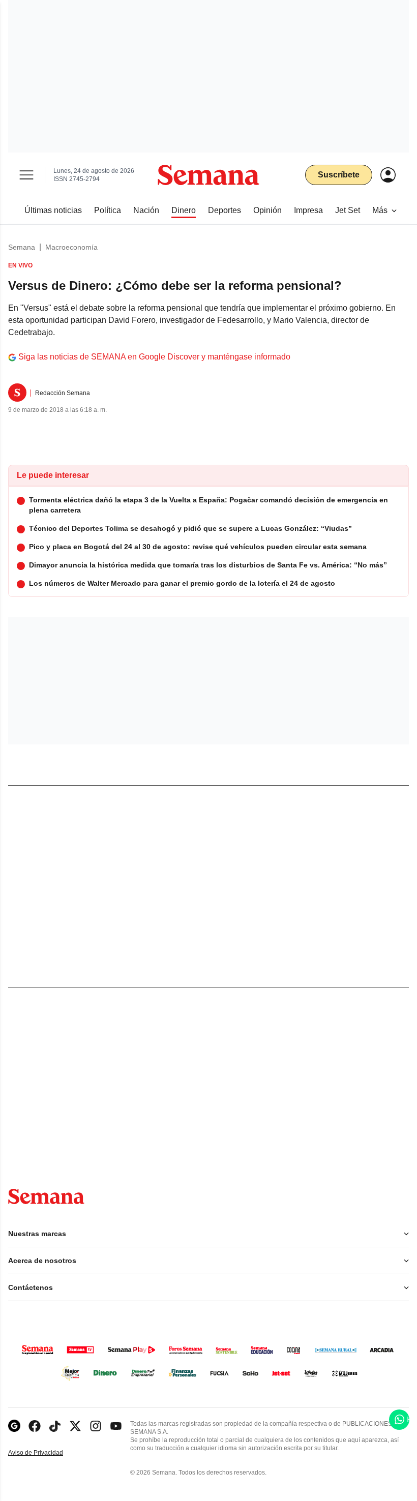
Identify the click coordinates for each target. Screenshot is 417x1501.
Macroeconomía (71, 247)
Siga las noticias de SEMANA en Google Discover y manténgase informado (154, 356)
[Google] (14, 1426)
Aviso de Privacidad (46, 1453)
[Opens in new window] (34, 1426)
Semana (21, 247)
